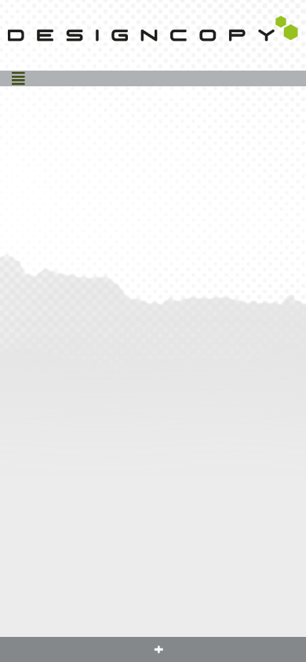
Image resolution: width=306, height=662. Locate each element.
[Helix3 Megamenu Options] (18, 78)
